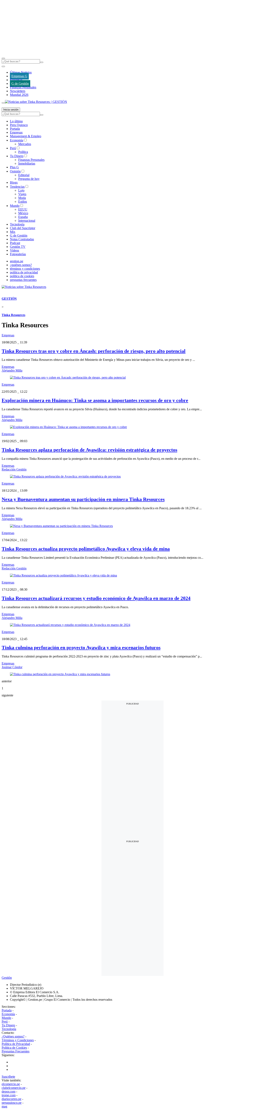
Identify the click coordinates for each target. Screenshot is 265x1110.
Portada (15, 128)
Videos (14, 250)
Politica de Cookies (14, 1047)
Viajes (22, 194)
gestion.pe (16, 261)
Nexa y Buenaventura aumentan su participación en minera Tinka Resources (83, 499)
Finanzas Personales (23, 87)
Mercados (24, 144)
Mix (12, 232)
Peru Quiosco (19, 125)
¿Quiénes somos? (13, 1036)
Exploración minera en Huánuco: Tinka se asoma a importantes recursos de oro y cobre (95, 400)
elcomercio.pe (11, 1084)
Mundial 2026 (19, 94)
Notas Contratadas (22, 239)
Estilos (22, 201)
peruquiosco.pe (12, 1102)
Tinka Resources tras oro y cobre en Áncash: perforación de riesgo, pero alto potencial (94, 351)
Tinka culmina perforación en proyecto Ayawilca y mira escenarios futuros (81, 647)
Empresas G (19, 76)
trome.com (9, 1095)
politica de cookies (22, 276)
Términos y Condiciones (18, 1040)
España (23, 217)
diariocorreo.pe (11, 1099)
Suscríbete (8, 1076)
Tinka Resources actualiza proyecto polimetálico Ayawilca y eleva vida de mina (86, 548)
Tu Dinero (16, 156)
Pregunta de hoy (29, 179)
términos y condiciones (25, 268)
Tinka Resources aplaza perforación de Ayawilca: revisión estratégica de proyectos (89, 450)
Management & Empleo (25, 136)
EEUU (22, 209)
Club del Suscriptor (22, 228)
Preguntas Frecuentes (15, 1051)
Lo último (16, 121)
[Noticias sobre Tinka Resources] (24, 287)
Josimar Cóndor (12, 667)
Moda (22, 198)
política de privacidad (24, 272)
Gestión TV (17, 246)
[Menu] (3, 58)
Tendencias (17, 186)
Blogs (14, 182)
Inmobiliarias (26, 163)
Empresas (16, 80)
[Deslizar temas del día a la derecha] (3, 103)
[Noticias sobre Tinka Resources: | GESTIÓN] (36, 102)
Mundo (14, 205)
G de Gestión (20, 83)
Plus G (14, 167)
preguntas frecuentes (23, 280)
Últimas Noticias (21, 72)
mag (4, 1106)
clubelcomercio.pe (13, 1088)
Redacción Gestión (14, 469)
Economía (16, 140)
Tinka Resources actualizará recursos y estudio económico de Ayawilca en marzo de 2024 (96, 598)
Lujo (21, 190)
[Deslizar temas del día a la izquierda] (3, 66)
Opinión (15, 171)
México (23, 213)
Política (23, 152)
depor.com (8, 1091)
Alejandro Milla (12, 370)
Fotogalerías (18, 254)
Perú (13, 148)
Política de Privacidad (16, 1044)
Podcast (15, 243)
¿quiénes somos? (21, 265)
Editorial (23, 175)
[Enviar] (41, 62)
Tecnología (17, 224)
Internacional (26, 220)
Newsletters (17, 91)
